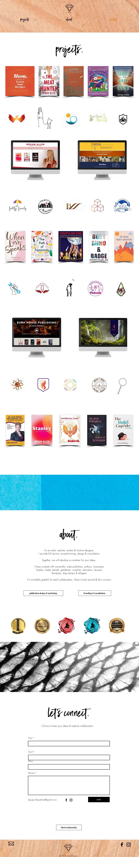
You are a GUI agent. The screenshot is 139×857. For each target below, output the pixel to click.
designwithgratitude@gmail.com (42, 799)
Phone (30, 761)
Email (30, 752)
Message (31, 773)
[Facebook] (66, 800)
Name (30, 738)
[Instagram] (71, 800)
